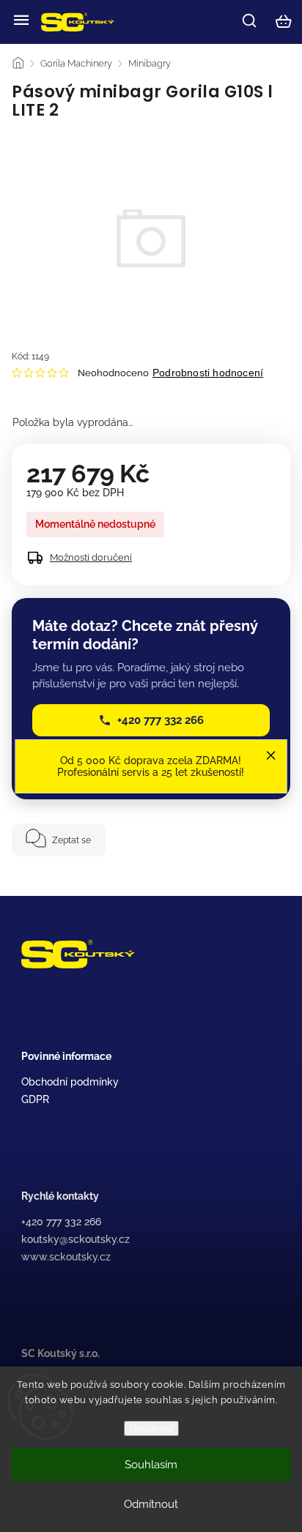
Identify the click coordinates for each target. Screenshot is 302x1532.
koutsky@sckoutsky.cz (75, 1239)
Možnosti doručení (91, 557)
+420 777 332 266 (160, 720)
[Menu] (21, 21)
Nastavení (151, 1428)
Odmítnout (151, 1504)
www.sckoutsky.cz (66, 1257)
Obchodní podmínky (70, 1082)
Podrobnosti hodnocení (207, 372)
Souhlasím (151, 1464)
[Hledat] (250, 20)
